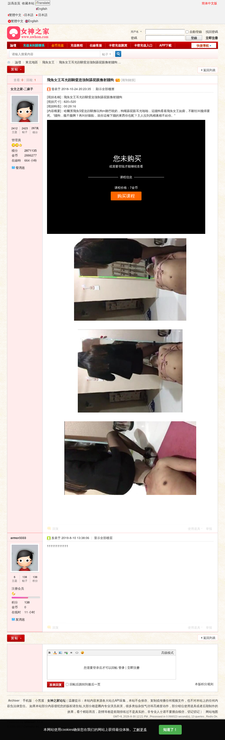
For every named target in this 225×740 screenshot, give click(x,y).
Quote (71, 652)
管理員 (16, 140)
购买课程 (126, 196)
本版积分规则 (204, 684)
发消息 (20, 619)
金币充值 (57, 45)
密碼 (134, 38)
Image (60, 652)
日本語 (28, 14)
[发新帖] (16, 638)
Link (66, 652)
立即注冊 (212, 38)
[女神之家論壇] (28, 32)
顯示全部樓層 (105, 89)
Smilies (82, 652)
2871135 (30, 150)
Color (55, 652)
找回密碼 (212, 31)
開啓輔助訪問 (200, 3)
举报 (209, 528)
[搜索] (117, 54)
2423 (25, 128)
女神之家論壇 (9, 62)
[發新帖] (16, 69)
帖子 (105, 54)
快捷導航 (203, 45)
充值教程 (77, 45)
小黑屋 (39, 700)
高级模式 (167, 652)
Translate (43, 2)
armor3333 (18, 537)
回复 (56, 528)
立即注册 (133, 667)
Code (77, 652)
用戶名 (135, 31)
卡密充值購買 (118, 45)
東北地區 (31, 62)
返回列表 (209, 70)
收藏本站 (28, 3)
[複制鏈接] (128, 80)
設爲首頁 (14, 3)
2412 (14, 128)
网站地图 (212, 711)
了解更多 (140, 729)
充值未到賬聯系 (34, 45)
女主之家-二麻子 (22, 89)
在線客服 (96, 45)
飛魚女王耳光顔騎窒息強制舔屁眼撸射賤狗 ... (90, 62)
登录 (121, 667)
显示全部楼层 (103, 537)
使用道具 (194, 528)
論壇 (13, 45)
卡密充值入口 (143, 45)
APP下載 (165, 45)
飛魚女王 (48, 62)
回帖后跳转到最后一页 (85, 684)
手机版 (27, 700)
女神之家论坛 (56, 700)
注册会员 (18, 588)
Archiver (14, 700)
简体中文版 (209, 3)
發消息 (20, 167)
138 (24, 577)
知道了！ (170, 729)
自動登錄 (196, 31)
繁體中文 (15, 14)
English (42, 8)
